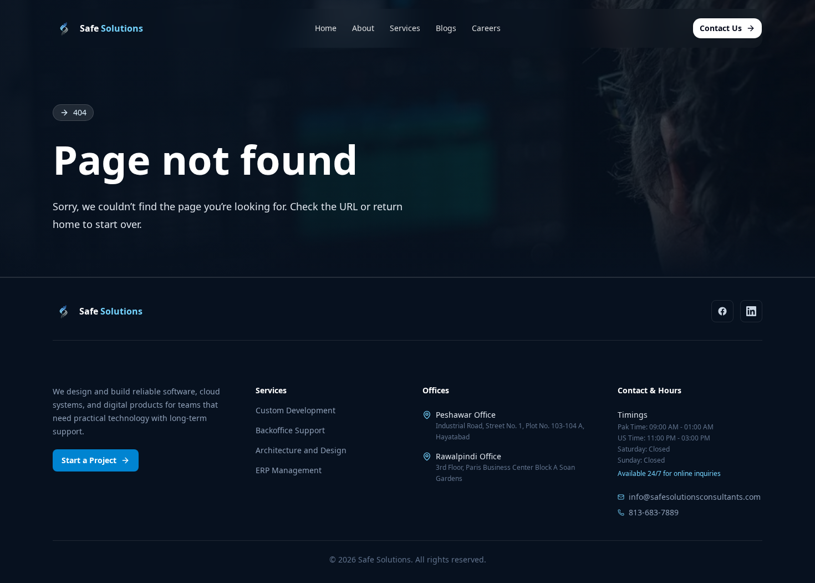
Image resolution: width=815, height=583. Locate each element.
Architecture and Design (301, 450)
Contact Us (721, 28)
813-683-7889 (654, 512)
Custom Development (295, 410)
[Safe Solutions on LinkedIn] (751, 311)
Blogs (446, 28)
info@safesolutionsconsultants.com (695, 496)
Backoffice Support (290, 430)
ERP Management (289, 470)
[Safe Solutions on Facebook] (722, 311)
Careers (486, 28)
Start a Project (89, 460)
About (363, 28)
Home (326, 28)
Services (405, 28)
